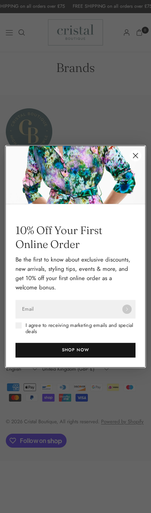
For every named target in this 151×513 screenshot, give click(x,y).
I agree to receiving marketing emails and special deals (80, 328)
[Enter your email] (127, 309)
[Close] (135, 155)
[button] (75, 350)
